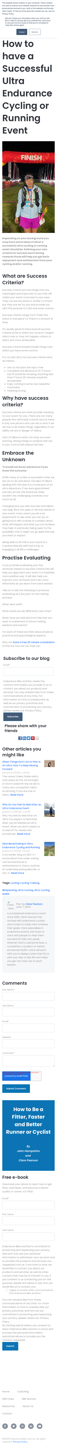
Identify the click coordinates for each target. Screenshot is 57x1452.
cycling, (15, 883)
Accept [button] (22, 32)
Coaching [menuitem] (23, 1391)
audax (5, 894)
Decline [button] (35, 32)
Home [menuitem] (5, 1391)
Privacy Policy (20, 1441)
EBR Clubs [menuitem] (8, 1399)
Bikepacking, (10, 890)
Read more (16, 795)
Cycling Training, (30, 883)
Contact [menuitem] (7, 1413)
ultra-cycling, (42, 890)
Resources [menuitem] (8, 1406)
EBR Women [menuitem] (29, 1399)
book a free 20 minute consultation (34, 642)
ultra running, (26, 890)
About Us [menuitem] (27, 1406)
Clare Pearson (34, 904)
